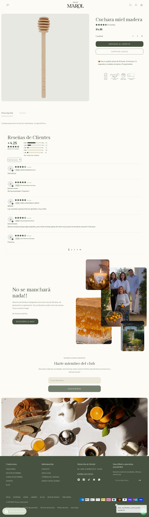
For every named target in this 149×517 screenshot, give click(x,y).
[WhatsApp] (99, 479)
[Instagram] (78, 479)
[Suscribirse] (139, 480)
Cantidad (99, 36)
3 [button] (74, 250)
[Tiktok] (88, 479)
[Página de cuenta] (136, 5)
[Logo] (75, 5)
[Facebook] (83, 479)
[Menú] (7, 5)
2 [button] (71, 250)
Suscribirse (74, 389)
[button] (101, 25)
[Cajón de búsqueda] (130, 5)
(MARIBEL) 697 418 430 (85, 474)
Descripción (7, 112)
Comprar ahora (119, 51)
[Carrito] (141, 5)
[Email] (94, 479)
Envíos (23, 112)
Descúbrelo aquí (25, 321)
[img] (20, 167)
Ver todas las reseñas (31, 155)
